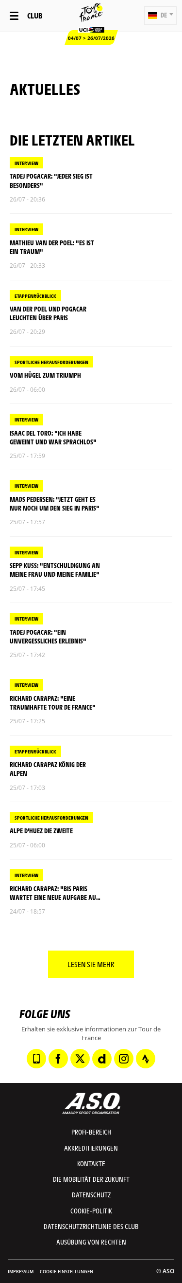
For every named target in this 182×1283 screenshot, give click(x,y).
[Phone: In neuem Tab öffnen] (36, 1058)
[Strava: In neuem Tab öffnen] (145, 1058)
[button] (160, 15)
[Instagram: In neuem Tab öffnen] (123, 1058)
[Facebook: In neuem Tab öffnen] (58, 1058)
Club (34, 15)
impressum (20, 1271)
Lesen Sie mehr (91, 964)
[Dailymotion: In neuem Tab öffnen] (102, 1058)
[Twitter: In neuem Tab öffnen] (80, 1058)
